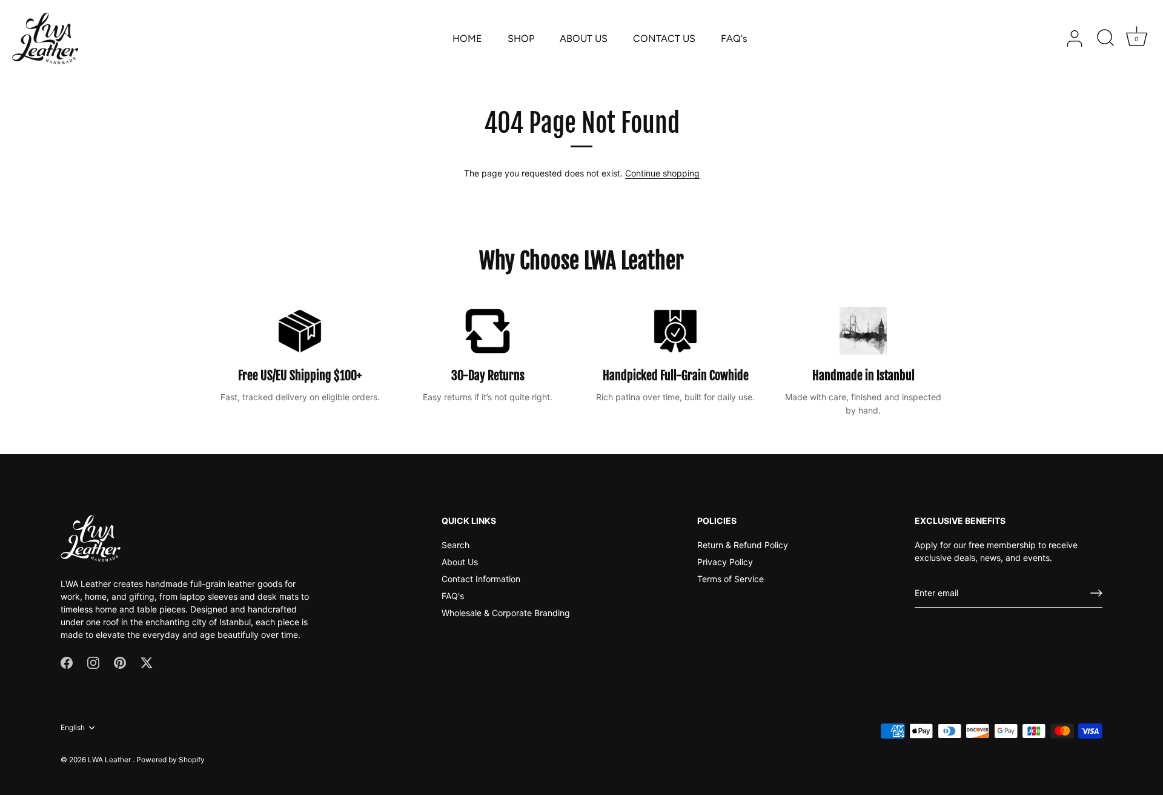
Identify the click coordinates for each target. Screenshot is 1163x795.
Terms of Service (730, 579)
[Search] (1105, 38)
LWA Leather (110, 759)
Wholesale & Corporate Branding (506, 613)
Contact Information (481, 579)
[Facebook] (67, 662)
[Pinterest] (120, 662)
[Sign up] (1096, 593)
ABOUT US (584, 38)
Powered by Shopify (170, 759)
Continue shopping (662, 173)
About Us (460, 562)
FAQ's (734, 38)
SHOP (521, 38)
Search (455, 545)
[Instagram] (93, 662)
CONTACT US (664, 38)
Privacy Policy (725, 562)
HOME (467, 38)
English (73, 727)
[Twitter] (147, 662)
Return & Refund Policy (742, 545)
